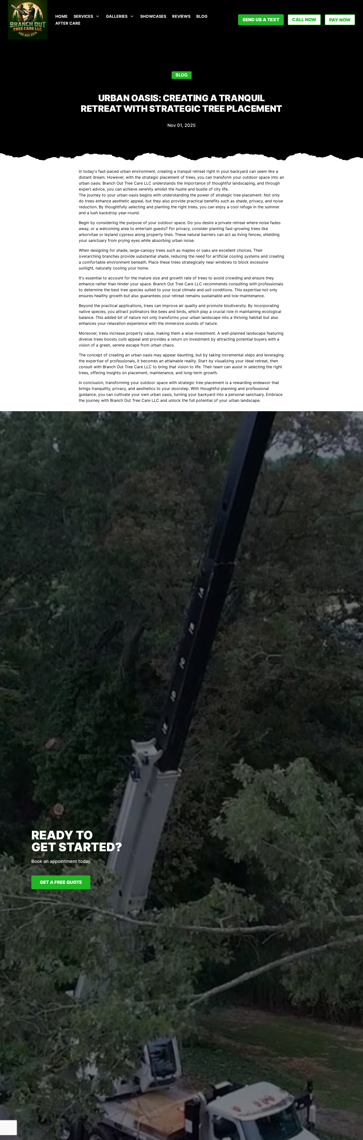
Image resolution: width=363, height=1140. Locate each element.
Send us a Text (260, 19)
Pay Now (340, 19)
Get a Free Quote (61, 882)
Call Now (304, 19)
